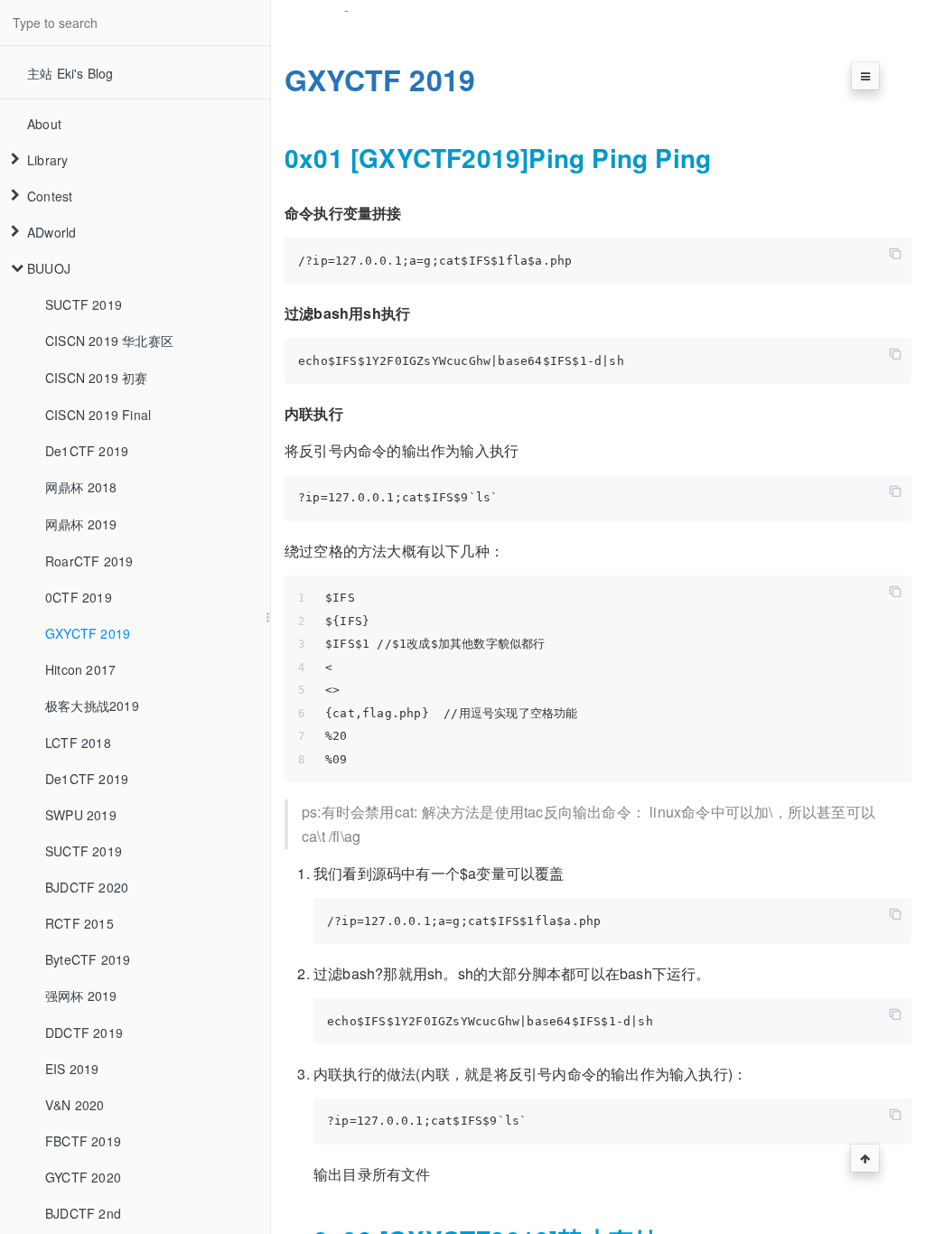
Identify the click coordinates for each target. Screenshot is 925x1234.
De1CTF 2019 (86, 451)
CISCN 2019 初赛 (96, 378)
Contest (49, 196)
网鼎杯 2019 (81, 524)
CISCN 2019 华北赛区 (109, 341)
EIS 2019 (72, 1069)
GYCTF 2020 (83, 1177)
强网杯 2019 (81, 995)
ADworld (51, 232)
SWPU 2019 (81, 815)
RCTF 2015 (79, 923)
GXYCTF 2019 (87, 633)
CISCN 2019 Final (98, 415)
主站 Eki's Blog (70, 73)
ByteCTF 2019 (87, 959)
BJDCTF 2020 (86, 887)
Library (47, 160)
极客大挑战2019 (92, 705)
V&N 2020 (75, 1105)
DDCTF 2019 (84, 1033)
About (44, 124)
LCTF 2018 (78, 743)
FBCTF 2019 (83, 1141)
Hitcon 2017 (80, 669)
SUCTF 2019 (83, 304)
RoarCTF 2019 (89, 561)
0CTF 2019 (78, 597)
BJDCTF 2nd (83, 1213)
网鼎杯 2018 (81, 487)
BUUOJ (48, 268)
